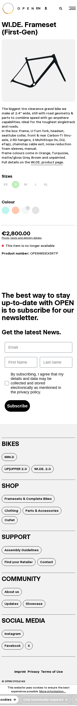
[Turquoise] (5, 210)
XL (46, 184)
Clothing (11, 511)
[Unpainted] (25, 210)
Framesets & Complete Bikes (28, 499)
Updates (11, 604)
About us (11, 592)
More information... (52, 691)
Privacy (33, 672)
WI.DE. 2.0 (42, 469)
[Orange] (15, 210)
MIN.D (9, 457)
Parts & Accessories (42, 511)
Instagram (12, 634)
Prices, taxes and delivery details (22, 237)
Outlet (9, 520)
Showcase (34, 604)
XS (5, 184)
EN (38, 8)
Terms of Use (52, 672)
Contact (46, 562)
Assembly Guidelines (21, 550)
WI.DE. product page (47, 162)
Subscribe (17, 406)
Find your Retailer (18, 562)
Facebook (12, 646)
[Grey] (35, 210)
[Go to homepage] (18, 8)
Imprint (20, 672)
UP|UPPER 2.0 (15, 469)
